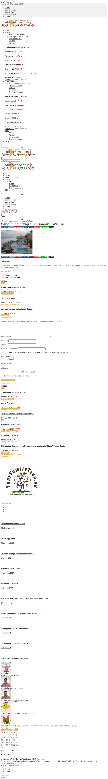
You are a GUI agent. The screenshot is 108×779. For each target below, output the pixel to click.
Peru (3, 283)
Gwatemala (20, 761)
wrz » (13, 750)
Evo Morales (71, 761)
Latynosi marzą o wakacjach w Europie (17, 309)
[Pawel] (6, 711)
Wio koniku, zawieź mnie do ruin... (17, 96)
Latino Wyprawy (7, 294)
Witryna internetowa (9, 348)
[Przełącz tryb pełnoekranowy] (6, 775)
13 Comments (6, 633)
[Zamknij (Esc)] (2, 775)
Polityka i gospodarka (17, 34)
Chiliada (12, 88)
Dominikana (14, 90)
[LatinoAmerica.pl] (18, 27)
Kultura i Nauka (15, 39)
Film (2, 420)
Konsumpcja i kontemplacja (14, 105)
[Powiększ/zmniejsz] (8, 775)
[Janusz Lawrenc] (6, 724)
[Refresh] (5, 368)
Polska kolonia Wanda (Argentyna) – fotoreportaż (22, 613)
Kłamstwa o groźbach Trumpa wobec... (21, 73)
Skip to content (7, 2)
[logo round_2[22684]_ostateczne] (22, 501)
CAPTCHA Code (27, 372)
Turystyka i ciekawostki (18, 37)
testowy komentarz (15, 688)
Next (11, 80)
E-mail (4, 344)
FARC (20, 763)
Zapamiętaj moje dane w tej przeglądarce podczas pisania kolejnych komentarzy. (35, 352)
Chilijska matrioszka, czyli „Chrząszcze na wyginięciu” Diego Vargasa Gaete (33, 446)
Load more (5, 315)
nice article (14, 675)
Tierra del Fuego (15, 86)
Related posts (11, 275)
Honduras (48, 761)
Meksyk (4, 759)
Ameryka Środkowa (84, 761)
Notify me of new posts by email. (16, 376)
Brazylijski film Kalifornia (11, 424)
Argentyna (32, 761)
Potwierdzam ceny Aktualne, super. (20, 713)
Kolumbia (55, 761)
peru (9, 759)
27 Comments (6, 603)
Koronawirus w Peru (13, 56)
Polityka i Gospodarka (9, 431)
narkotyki (14, 763)
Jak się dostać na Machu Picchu (14, 628)
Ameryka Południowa (9, 442)
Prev (7, 80)
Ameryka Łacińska (18, 759)
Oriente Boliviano (16, 92)
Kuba (38, 759)
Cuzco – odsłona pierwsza (14, 122)
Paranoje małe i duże (12, 114)
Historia (12, 41)
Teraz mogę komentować (17, 701)
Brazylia (62, 761)
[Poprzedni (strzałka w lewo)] (2, 777)
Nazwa (4, 340)
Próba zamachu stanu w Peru (17, 47)
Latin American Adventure (19, 83)
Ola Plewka (5, 261)
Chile (26, 761)
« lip (2, 750)
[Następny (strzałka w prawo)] (4, 777)
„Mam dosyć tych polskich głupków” (16, 643)
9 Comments (6, 648)
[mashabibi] (6, 673)
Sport (11, 43)
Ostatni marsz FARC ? (14, 64)
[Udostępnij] (4, 775)
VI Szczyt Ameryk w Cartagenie (14, 658)
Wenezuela (11, 761)
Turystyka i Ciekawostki (10, 305)
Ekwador (40, 761)
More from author (12, 277)
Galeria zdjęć (31, 759)
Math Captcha (6, 356)
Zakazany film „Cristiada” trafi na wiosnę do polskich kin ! (25, 598)
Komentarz (6, 337)
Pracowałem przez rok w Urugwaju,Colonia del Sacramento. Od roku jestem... (46, 726)
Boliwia (7, 763)
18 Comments (6, 618)
